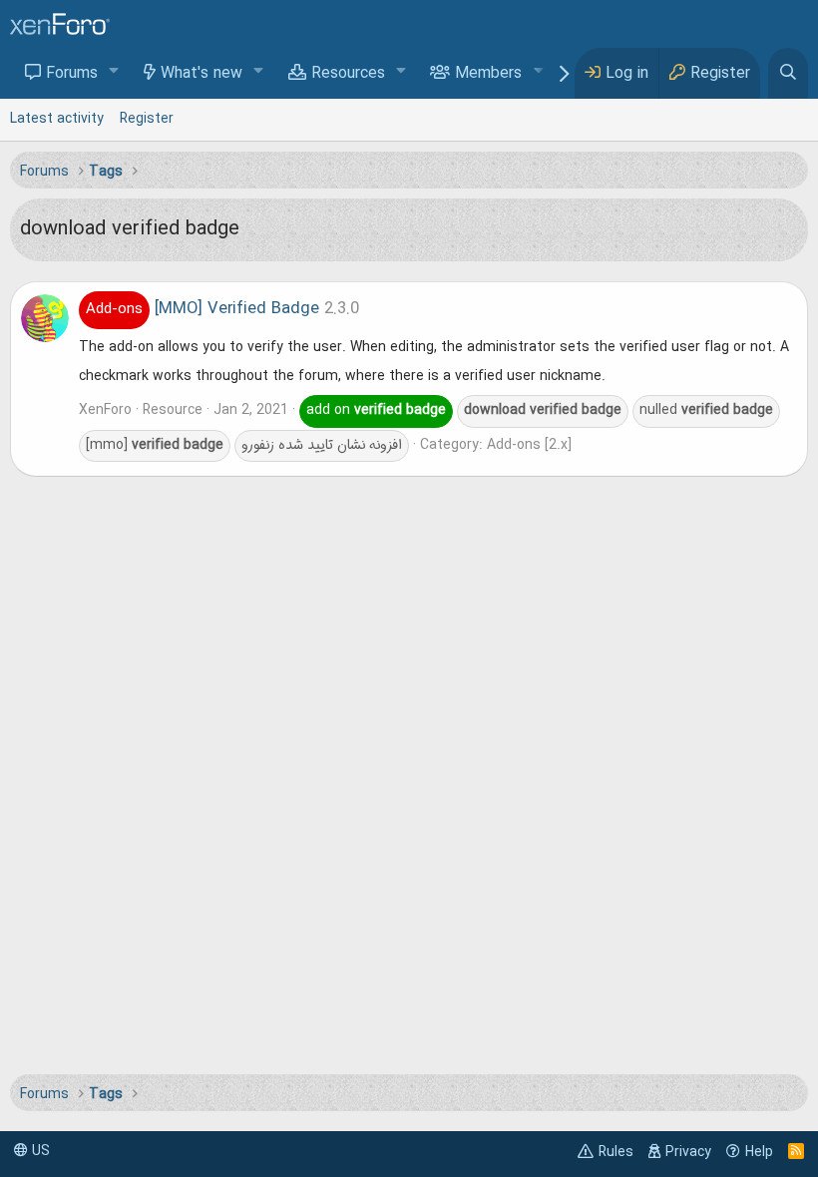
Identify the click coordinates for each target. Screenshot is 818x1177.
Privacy (688, 1152)
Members (488, 74)
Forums (72, 74)
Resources (348, 74)
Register (147, 119)
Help (759, 1152)
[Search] (788, 73)
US (39, 1151)
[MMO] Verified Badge (202, 309)
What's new (201, 74)
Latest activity (57, 119)
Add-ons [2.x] (529, 445)
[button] (114, 72)
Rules (616, 1152)
